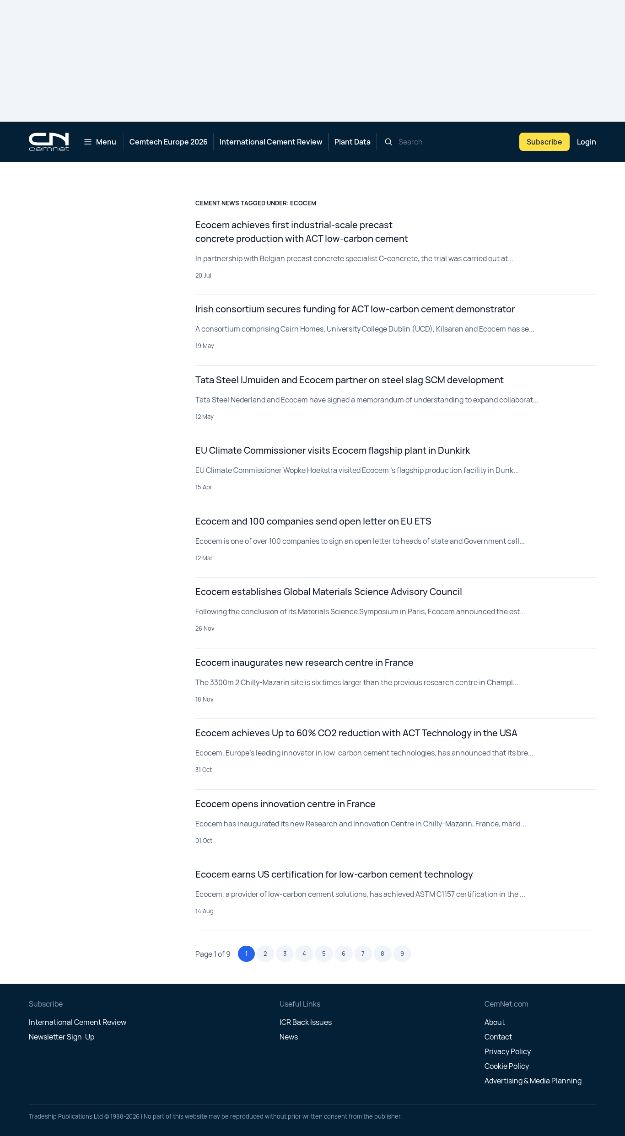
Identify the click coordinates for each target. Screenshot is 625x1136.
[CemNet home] (49, 142)
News (289, 1037)
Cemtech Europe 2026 (168, 142)
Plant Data (352, 142)
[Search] (388, 141)
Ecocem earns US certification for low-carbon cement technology (334, 874)
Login (586, 142)
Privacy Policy (508, 1051)
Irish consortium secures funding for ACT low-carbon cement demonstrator (355, 309)
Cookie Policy (507, 1066)
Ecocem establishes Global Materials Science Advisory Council (328, 591)
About (495, 1022)
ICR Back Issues (306, 1022)
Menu (106, 142)
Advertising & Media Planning (533, 1081)
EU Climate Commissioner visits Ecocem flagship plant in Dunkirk (332, 450)
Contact (498, 1037)
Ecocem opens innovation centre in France (285, 804)
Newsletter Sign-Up (61, 1037)
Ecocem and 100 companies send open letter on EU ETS (313, 521)
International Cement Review (271, 142)
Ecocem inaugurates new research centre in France (304, 662)
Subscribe (544, 142)
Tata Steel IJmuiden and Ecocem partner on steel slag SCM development (349, 380)
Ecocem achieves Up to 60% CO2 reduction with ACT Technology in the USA (356, 733)
